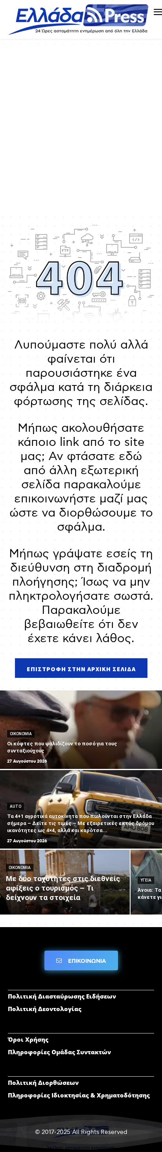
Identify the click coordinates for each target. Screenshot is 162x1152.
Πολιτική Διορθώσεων (43, 1082)
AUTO (15, 806)
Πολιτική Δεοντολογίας (44, 1009)
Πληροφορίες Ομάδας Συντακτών (59, 1052)
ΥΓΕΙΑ (145, 880)
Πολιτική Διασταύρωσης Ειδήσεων (62, 996)
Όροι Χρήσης (28, 1039)
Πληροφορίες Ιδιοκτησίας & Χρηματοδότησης (79, 1095)
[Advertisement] (81, 131)
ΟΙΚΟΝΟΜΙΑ (21, 734)
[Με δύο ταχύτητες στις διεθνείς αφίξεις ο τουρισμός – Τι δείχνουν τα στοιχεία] (65, 882)
